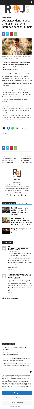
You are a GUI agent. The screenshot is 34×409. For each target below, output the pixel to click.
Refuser (17, 398)
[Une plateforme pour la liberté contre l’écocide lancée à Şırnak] (6, 231)
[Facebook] (3, 34)
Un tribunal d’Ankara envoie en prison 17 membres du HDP (26, 160)
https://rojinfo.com (17, 182)
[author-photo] (17, 177)
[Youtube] (26, 195)
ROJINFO (6, 30)
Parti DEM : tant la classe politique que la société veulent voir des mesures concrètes (16, 359)
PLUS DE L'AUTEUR (22, 203)
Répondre (10, 269)
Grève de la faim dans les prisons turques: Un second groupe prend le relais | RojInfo (19, 276)
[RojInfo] (17, 9)
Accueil (3, 14)
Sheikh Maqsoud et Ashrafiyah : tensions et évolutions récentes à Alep (15, 353)
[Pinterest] (11, 34)
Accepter (17, 393)
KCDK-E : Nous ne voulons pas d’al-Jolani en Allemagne (15, 348)
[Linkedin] (15, 195)
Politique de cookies (15, 406)
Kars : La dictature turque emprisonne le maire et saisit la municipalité (9, 160)
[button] (31, 372)
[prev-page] (3, 237)
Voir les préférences (17, 402)
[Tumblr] (18, 195)
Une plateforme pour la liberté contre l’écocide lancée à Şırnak (21, 231)
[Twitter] (7, 34)
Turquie (14, 14)
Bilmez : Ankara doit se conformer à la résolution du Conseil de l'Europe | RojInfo (19, 248)
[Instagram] (11, 195)
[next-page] (6, 237)
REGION (9, 14)
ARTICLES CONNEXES (9, 203)
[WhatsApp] (15, 34)
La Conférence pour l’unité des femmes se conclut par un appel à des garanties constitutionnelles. (17, 364)
